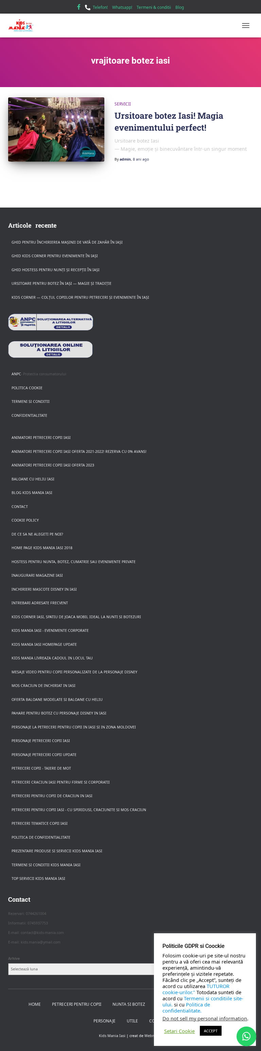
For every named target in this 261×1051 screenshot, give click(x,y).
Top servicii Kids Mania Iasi (38, 878)
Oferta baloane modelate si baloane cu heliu (57, 699)
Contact (20, 506)
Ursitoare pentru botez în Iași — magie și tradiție (61, 283)
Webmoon (153, 1035)
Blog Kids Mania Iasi (32, 492)
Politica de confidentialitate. (186, 1007)
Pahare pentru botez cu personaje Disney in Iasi (59, 713)
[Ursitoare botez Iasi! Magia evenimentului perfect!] (56, 129)
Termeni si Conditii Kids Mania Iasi (46, 865)
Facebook (79, 8)
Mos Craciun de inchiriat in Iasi (43, 685)
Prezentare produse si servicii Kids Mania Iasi (57, 851)
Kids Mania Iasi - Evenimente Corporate (50, 630)
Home (35, 1004)
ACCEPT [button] (211, 1030)
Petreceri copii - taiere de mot (41, 768)
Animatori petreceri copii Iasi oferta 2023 (53, 465)
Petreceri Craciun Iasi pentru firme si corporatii (61, 782)
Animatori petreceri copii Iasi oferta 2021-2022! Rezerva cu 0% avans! (79, 451)
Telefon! (100, 7)
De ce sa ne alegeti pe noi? (37, 534)
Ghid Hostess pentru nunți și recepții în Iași (56, 269)
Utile (132, 1021)
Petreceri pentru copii (76, 1004)
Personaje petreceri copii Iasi (41, 740)
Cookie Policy (25, 520)
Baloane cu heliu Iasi (33, 479)
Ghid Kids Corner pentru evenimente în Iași (55, 255)
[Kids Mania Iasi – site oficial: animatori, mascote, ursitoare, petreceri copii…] (23, 25)
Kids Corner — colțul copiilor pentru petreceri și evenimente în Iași (80, 297)
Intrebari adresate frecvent (40, 603)
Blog (179, 7)
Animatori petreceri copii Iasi (41, 437)
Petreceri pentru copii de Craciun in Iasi (52, 795)
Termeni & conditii (154, 7)
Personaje (104, 1021)
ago (141, 159)
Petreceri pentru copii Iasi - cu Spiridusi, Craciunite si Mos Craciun (79, 809)
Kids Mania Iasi (112, 1035)
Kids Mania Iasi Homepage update (44, 644)
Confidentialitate (29, 415)
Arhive (14, 958)
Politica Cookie (27, 387)
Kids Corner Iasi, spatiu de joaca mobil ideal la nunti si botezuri (76, 616)
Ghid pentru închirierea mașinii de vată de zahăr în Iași (67, 242)
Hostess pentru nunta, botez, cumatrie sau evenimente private (74, 561)
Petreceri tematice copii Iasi (40, 823)
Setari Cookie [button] (179, 1031)
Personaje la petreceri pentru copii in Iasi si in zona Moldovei (74, 727)
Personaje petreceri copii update (44, 754)
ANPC (16, 374)
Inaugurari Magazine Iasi (37, 575)
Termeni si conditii (31, 401)
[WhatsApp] (246, 1036)
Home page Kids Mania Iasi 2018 (42, 547)
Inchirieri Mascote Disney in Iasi (44, 589)
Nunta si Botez (128, 1004)
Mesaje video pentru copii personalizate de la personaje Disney (74, 672)
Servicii (123, 104)
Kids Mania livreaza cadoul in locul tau (52, 658)
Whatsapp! (122, 7)
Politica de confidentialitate (41, 837)
